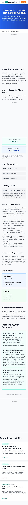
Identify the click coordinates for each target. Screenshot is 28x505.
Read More (4, 457)
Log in (17, 2)
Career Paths (4, 31)
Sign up (23, 2)
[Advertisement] (14, 50)
